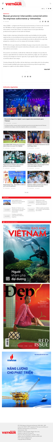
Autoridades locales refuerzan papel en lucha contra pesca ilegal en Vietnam (38, 165)
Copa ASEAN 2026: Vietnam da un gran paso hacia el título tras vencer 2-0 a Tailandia (14, 145)
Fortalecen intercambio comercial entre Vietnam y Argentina (18, 216)
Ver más (26, 192)
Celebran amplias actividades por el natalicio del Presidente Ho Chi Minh (42, 209)
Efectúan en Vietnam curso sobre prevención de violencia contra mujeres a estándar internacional (18, 210)
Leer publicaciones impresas (11, 222)
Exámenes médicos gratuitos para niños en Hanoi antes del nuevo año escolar (37, 185)
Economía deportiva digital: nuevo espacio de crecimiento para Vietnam (24, 120)
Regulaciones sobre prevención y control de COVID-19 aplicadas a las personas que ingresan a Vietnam (37, 203)
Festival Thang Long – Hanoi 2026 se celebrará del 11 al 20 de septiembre (14, 185)
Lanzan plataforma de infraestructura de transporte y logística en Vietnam (18, 202)
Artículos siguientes (10, 87)
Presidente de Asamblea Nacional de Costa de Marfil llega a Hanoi (38, 145)
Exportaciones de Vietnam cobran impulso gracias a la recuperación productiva (13, 165)
